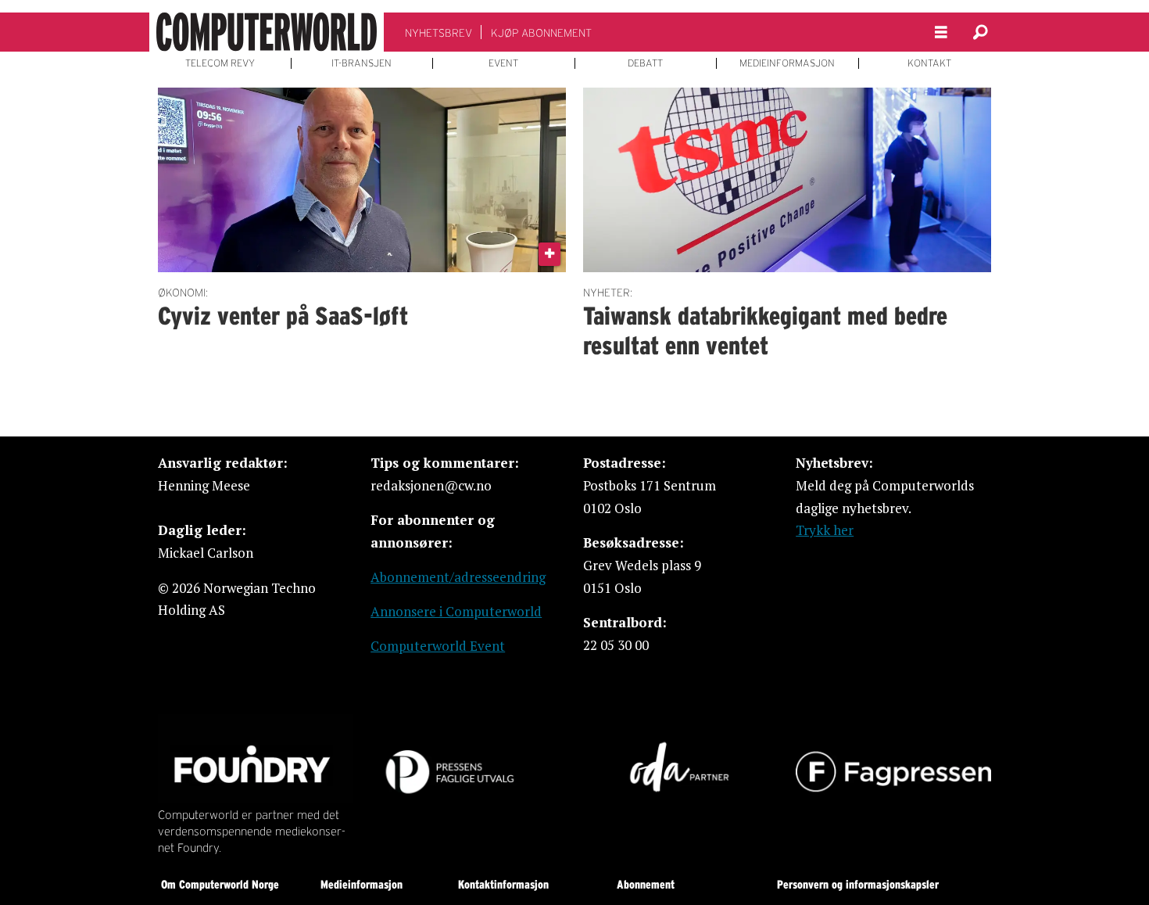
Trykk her (825, 530)
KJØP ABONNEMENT (541, 33)
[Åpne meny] (941, 32)
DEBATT (645, 63)
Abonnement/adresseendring (458, 577)
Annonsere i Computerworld (456, 611)
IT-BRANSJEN (361, 63)
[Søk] (980, 32)
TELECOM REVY (220, 63)
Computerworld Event (437, 646)
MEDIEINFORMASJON (787, 63)
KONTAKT (929, 63)
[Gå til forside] (266, 32)
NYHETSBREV (438, 33)
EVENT (503, 63)
